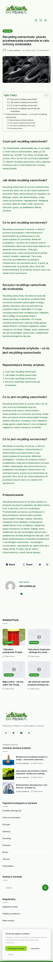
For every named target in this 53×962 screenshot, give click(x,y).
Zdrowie (6, 859)
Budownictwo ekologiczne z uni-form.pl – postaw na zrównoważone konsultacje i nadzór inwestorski (32, 786)
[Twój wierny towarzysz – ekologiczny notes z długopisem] (39, 637)
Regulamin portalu (10, 907)
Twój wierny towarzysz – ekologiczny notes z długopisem (39, 651)
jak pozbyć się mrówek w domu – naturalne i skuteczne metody (32, 772)
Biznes (5, 852)
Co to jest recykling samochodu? (23, 123)
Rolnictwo (7, 845)
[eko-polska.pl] (17, 9)
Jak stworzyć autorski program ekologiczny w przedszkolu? (38, 683)
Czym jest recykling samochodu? (23, 99)
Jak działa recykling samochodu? (24, 102)
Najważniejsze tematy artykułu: (21, 120)
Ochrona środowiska (11, 817)
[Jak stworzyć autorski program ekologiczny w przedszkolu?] (39, 669)
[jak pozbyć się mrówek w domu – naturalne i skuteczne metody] (8, 774)
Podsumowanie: (16, 128)
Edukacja (6, 831)
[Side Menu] (45, 20)
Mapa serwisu (8, 920)
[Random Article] (35, 20)
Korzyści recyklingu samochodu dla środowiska (25, 109)
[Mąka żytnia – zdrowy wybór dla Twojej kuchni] (14, 669)
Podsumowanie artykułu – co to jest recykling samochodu (26, 115)
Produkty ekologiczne (12, 811)
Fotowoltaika (8, 866)
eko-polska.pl (15, 50)
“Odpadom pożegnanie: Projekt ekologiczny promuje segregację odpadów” (13, 651)
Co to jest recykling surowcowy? (23, 105)
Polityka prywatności (11, 914)
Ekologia (6, 824)
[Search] (40, 20)
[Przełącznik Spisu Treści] (45, 95)
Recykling (7, 31)
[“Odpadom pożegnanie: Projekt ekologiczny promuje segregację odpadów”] (14, 637)
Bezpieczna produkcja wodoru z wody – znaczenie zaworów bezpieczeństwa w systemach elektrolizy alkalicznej (31, 758)
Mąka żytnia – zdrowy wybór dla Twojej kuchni (13, 683)
